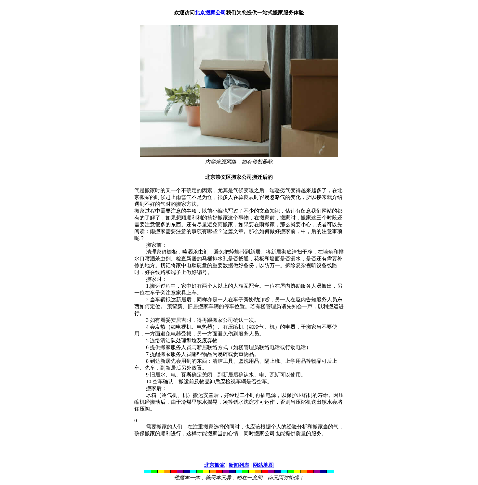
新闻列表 (239, 465)
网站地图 (263, 465)
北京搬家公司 (210, 12)
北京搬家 (214, 465)
